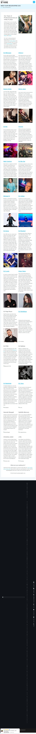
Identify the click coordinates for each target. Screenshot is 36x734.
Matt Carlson (7, 161)
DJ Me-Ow (21, 161)
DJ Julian (21, 196)
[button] (19, 728)
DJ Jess (21, 383)
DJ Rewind (21, 231)
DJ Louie (6, 271)
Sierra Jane (22, 89)
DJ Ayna (6, 231)
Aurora (20, 126)
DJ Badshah (7, 383)
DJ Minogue (7, 53)
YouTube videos (9, 43)
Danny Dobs (7, 89)
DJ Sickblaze (22, 311)
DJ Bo (5, 126)
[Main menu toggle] (34, 2)
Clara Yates (22, 271)
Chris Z (20, 53)
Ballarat (5, 35)
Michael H (6, 196)
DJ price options (12, 40)
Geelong (9, 35)
